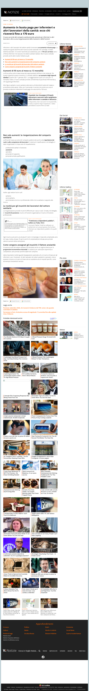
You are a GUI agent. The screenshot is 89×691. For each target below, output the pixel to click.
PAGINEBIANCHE (43, 687)
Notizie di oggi (8, 633)
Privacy (17, 689)
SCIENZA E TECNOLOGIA (80, 260)
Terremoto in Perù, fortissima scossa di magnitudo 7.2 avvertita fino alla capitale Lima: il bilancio (29, 313)
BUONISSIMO (73, 687)
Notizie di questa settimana (11, 638)
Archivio (70, 651)
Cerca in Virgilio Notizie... (28, 651)
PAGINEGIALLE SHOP (29, 687)
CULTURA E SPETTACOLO (80, 277)
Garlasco (41, 14)
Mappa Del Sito (53, 651)
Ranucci (74, 14)
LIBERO (8, 687)
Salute (26, 630)
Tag (76, 651)
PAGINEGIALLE (19, 687)
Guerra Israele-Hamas (73, 633)
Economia (69, 627)
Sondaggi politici (66, 14)
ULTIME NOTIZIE (26, 11)
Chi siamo (6, 689)
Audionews (76, 11)
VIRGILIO (13, 687)
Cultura (5, 630)
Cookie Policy (22, 689)
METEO (76, 294)
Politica (26, 627)
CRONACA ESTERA (78, 80)
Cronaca (6, 627)
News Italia (82, 651)
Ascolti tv (58, 14)
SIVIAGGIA (60, 687)
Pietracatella (34, 14)
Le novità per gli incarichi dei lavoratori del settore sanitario (24, 64)
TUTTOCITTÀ (51, 687)
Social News (70, 630)
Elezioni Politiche (50, 633)
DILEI (56, 687)
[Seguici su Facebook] (43, 658)
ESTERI (55, 11)
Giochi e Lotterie (50, 630)
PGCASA (37, 687)
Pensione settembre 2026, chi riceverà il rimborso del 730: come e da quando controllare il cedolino (28, 309)
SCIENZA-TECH (61, 11)
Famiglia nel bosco (49, 14)
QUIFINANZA (67, 687)
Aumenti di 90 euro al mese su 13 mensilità (19, 59)
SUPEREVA (79, 687)
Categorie (62, 651)
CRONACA (35, 11)
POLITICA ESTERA (78, 46)
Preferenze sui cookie (31, 689)
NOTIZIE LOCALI (78, 118)
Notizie (12, 650)
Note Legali (12, 689)
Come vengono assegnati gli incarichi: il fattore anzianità (23, 67)
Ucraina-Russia (29, 633)
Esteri (47, 627)
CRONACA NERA (78, 126)
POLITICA (41, 11)
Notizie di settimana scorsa (11, 640)
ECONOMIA (48, 11)
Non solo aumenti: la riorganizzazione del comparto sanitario (25, 62)
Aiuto (38, 689)
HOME (4, 24)
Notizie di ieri (7, 636)
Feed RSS (45, 651)
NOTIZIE (13, 12)
